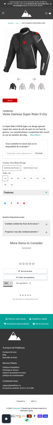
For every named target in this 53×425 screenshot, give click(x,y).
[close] (50, 4)
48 (18, 178)
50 (24, 178)
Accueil (10, 23)
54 (37, 178)
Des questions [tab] (22, 283)
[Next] (34, 79)
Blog (4, 355)
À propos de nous (9, 352)
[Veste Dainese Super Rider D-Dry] (26, 51)
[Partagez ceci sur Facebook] (11, 203)
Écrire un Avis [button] (26, 271)
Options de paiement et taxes (14, 373)
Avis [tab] (6, 283)
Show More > (35, 135)
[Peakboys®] (26, 13)
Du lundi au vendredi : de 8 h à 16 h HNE (18, 388)
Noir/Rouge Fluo (30, 168)
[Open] (6, 418)
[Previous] (19, 79)
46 (12, 178)
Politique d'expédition (11, 367)
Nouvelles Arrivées (10, 357)
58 (5, 185)
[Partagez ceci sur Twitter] (5, 203)
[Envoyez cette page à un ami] (24, 203)
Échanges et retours (11, 370)
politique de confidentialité (13, 375)
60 (12, 185)
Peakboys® (16, 408)
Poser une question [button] (26, 277)
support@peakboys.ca (12, 385)
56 (44, 178)
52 (31, 178)
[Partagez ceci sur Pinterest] (17, 203)
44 (5, 178)
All (17, 23)
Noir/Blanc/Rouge (12, 168)
